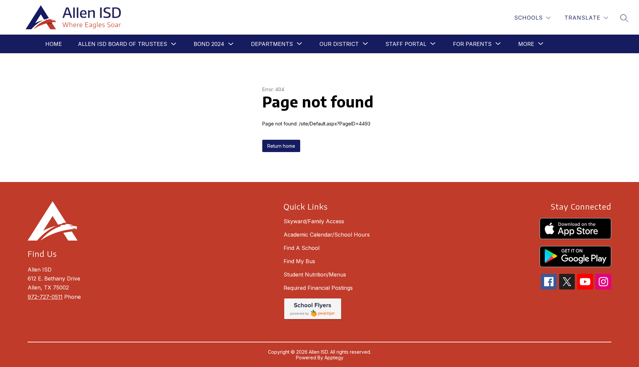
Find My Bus (299, 261)
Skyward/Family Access (314, 221)
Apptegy (333, 357)
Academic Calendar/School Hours (327, 234)
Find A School (302, 248)
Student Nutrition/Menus (315, 274)
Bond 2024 (209, 44)
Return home (281, 146)
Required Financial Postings (318, 287)
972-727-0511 (45, 296)
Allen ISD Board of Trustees (122, 44)
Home (53, 44)
